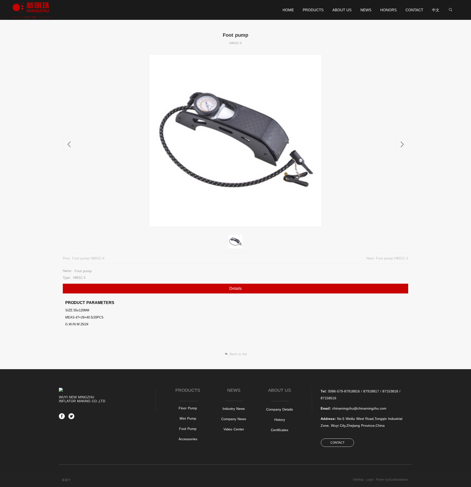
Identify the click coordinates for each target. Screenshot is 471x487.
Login (370, 479)
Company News (233, 419)
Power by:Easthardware (392, 479)
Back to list (238, 354)
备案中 (66, 480)
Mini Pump (188, 418)
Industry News (233, 409)
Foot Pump (187, 429)
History (279, 420)
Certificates (279, 430)
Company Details (279, 409)
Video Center (233, 429)
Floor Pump (188, 408)
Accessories (188, 439)
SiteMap (358, 479)
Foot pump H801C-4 (88, 258)
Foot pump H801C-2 (392, 258)
